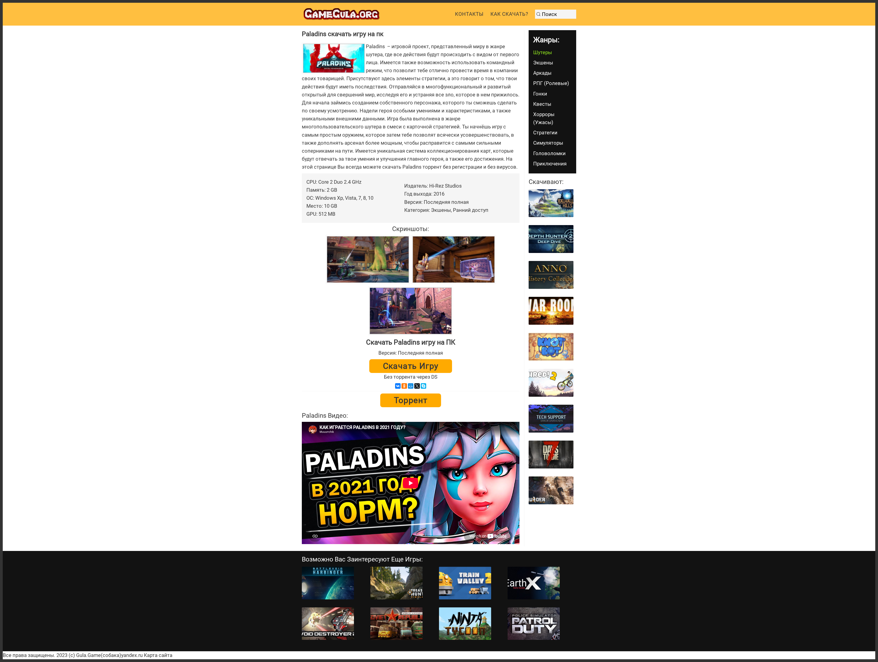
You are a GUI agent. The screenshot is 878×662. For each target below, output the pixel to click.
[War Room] (551, 311)
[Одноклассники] (404, 386)
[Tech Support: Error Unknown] (551, 419)
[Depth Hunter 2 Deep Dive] (551, 239)
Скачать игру (411, 366)
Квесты (542, 104)
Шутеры (542, 52)
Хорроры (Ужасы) (543, 118)
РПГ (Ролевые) (551, 83)
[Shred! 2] (551, 383)
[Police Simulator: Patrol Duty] (534, 623)
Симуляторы (548, 143)
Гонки (540, 94)
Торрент (411, 400)
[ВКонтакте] (398, 386)
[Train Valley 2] (465, 583)
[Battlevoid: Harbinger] (328, 583)
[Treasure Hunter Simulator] (396, 583)
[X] (417, 386)
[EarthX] (534, 583)
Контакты (469, 14)
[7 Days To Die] (551, 454)
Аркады (542, 73)
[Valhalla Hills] (551, 203)
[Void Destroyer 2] (328, 623)
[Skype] (423, 386)
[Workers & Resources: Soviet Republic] (396, 623)
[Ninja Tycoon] (465, 623)
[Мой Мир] (410, 386)
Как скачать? (509, 14)
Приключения (550, 164)
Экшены (543, 63)
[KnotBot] (551, 347)
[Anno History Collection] (551, 275)
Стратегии (545, 133)
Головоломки (549, 153)
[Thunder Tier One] (551, 490)
